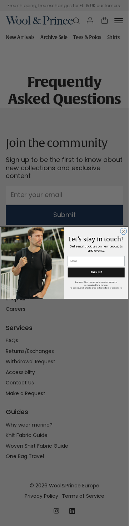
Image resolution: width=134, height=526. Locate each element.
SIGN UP (96, 273)
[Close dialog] (123, 231)
